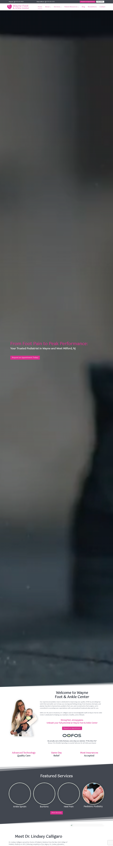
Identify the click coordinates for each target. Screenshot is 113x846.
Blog (83, 7)
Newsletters (92, 7)
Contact (102, 7)
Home (40, 7)
